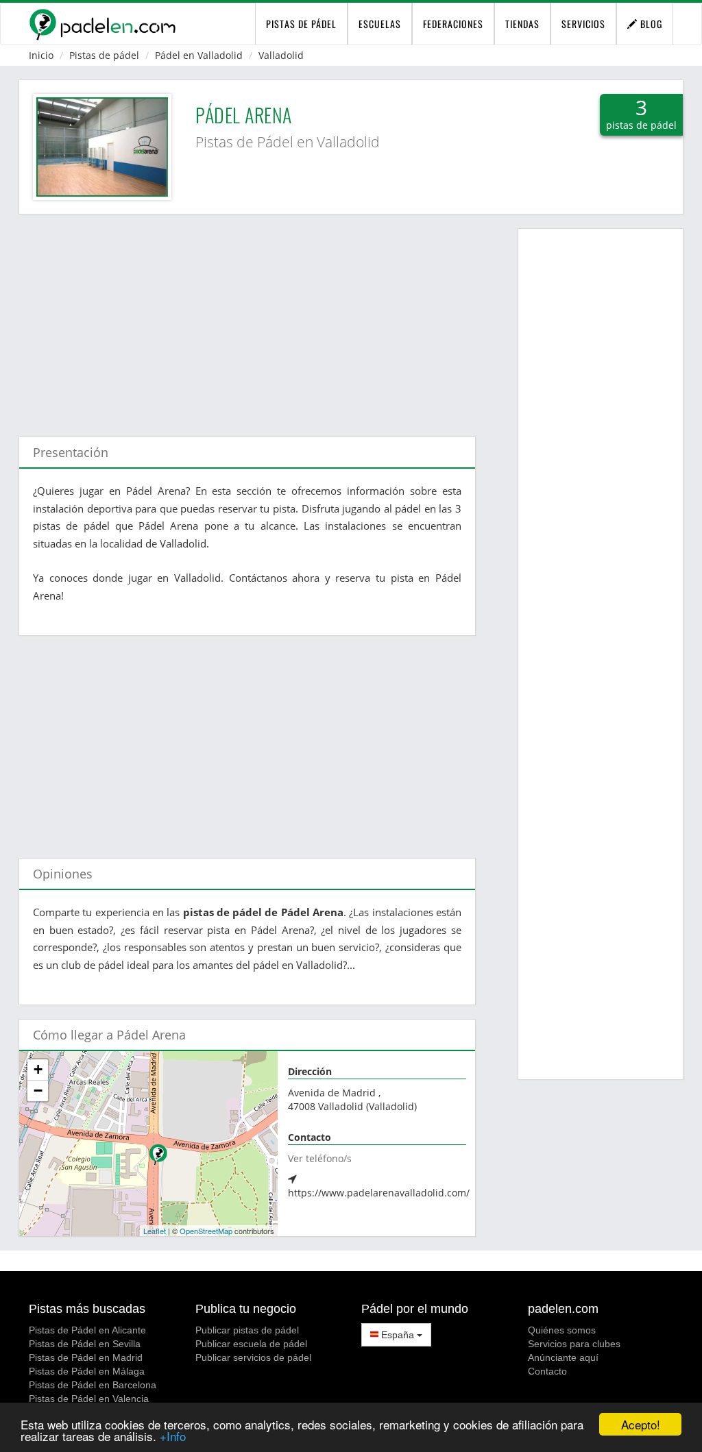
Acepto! (640, 1424)
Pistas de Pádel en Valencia (89, 1398)
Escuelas (380, 23)
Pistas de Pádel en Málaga (87, 1371)
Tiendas (522, 23)
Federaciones (453, 23)
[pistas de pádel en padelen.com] (102, 24)
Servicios (583, 23)
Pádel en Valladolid (199, 55)
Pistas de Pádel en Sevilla (85, 1343)
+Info (173, 1435)
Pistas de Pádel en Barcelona (92, 1384)
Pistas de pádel (104, 55)
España (397, 1334)
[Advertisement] (247, 319)
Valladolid (281, 55)
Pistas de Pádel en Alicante (87, 1330)
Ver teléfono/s (320, 1158)
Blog (650, 23)
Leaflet (154, 1230)
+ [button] (38, 1069)
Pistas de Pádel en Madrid (86, 1357)
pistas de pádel (301, 23)
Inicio (41, 55)
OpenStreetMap (206, 1230)
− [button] (38, 1090)
